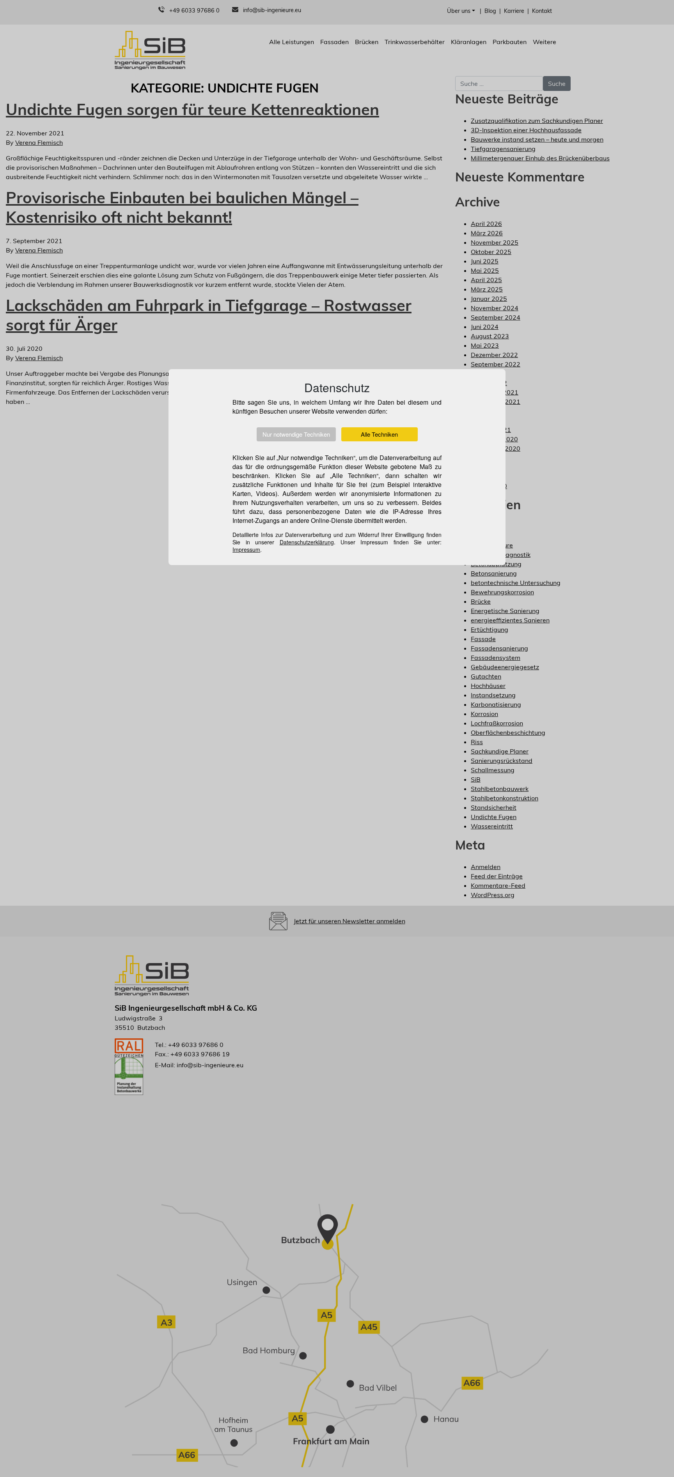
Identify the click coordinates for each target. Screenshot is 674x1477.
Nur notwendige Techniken (296, 434)
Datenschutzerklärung (307, 542)
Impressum (246, 549)
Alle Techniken (379, 434)
